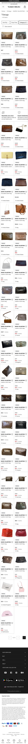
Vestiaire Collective (9, 667)
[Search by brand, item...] (3, 6)
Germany (22, 734)
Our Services (6, 652)
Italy (16, 735)
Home (3, 11)
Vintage (9, 11)
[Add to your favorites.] (12, 45)
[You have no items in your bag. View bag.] (25, 7)
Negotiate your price (8, 116)
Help (3, 664)
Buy (3, 656)
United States (17, 734)
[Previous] (10, 637)
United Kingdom (9, 734)
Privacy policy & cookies (13, 691)
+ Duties (6, 172)
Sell (3, 660)
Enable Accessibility (14, 1)
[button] (25, 7)
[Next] (18, 637)
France (4, 734)
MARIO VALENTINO (19, 11)
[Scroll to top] (24, 637)
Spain (12, 735)
